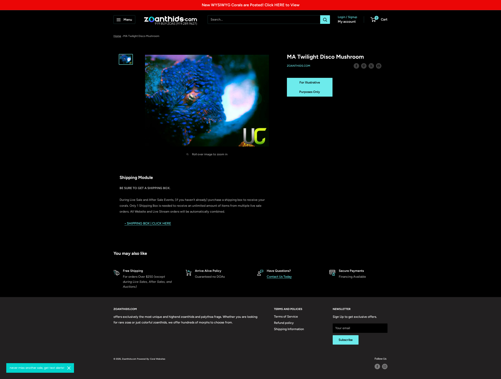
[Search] (325, 19)
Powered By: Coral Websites (151, 358)
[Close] (68, 368)
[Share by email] (378, 66)
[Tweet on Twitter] (371, 66)
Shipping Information (289, 329)
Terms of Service (286, 316)
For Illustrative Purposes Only (309, 87)
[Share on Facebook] (356, 66)
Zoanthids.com (298, 66)
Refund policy (284, 323)
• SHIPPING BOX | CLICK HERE (147, 223)
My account (347, 22)
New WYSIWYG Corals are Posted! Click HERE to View (250, 5)
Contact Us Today (279, 276)
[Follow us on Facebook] (377, 366)
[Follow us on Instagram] (384, 366)
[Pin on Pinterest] (364, 66)
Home (117, 36)
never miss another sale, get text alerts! (37, 368)
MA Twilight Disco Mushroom (141, 36)
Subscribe (346, 340)
